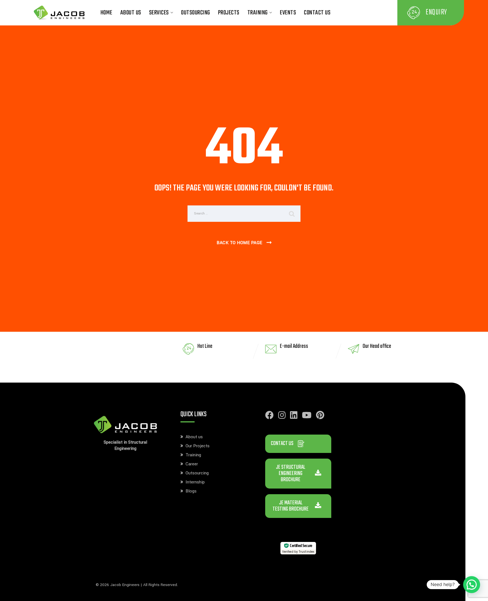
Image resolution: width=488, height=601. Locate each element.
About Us (130, 13)
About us (194, 437)
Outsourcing (197, 473)
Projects (228, 13)
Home (106, 13)
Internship (195, 482)
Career (192, 464)
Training (257, 13)
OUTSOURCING (195, 13)
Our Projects (198, 446)
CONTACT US (282, 443)
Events (288, 13)
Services (159, 13)
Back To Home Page (239, 243)
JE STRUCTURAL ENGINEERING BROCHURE (290, 473)
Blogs (191, 491)
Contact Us (317, 13)
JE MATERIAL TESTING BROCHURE (291, 505)
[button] (471, 584)
